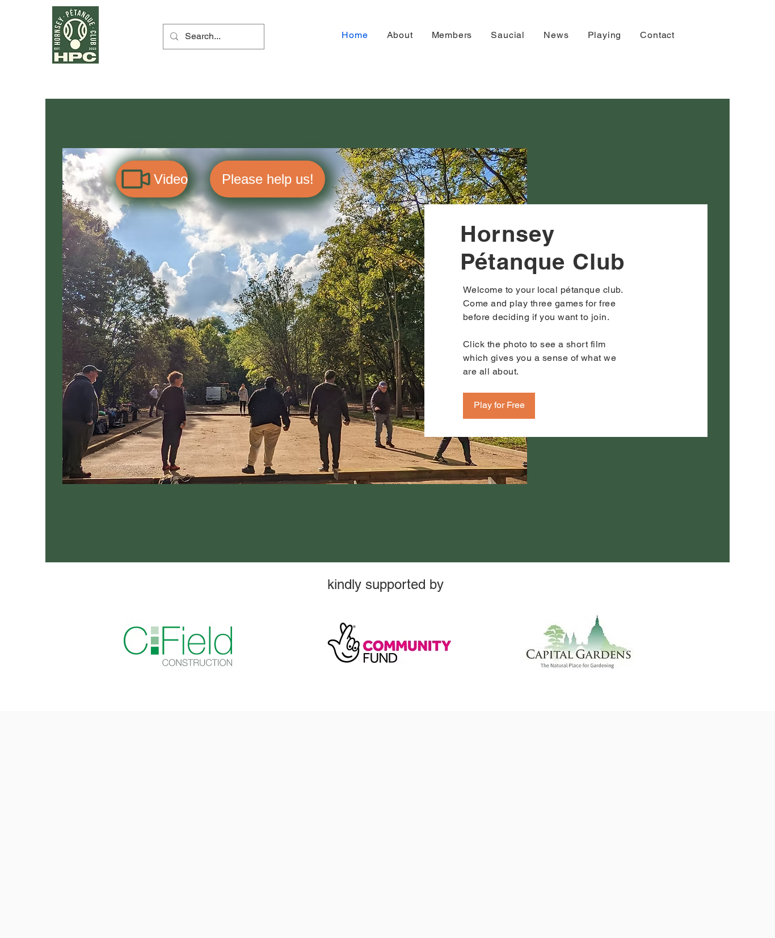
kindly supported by (387, 584)
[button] (398, 35)
